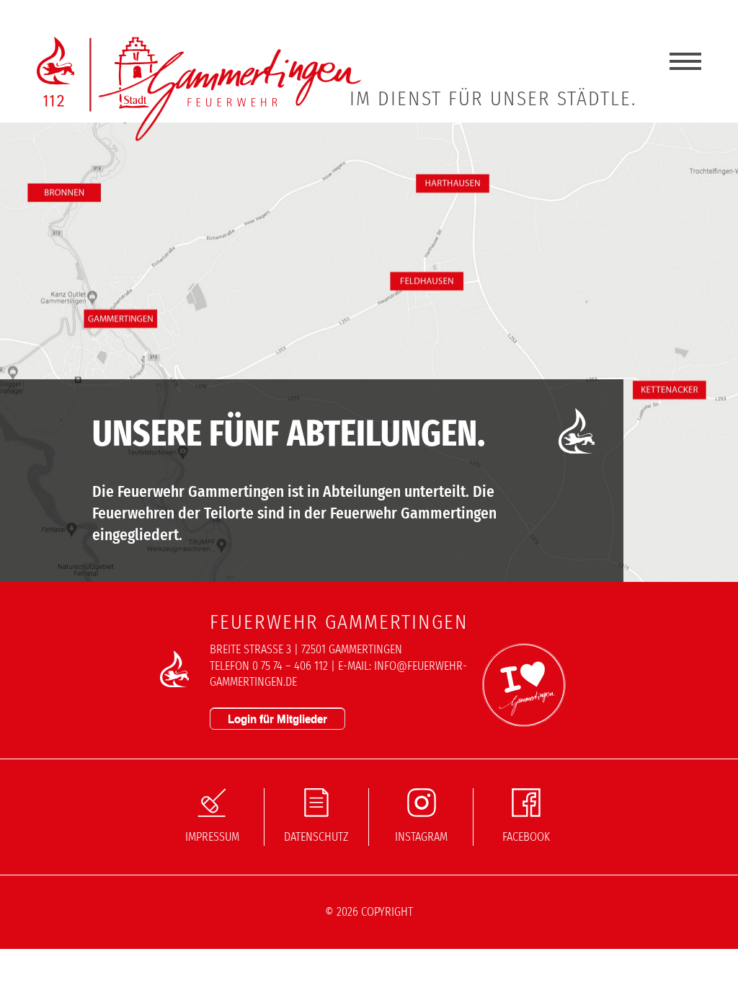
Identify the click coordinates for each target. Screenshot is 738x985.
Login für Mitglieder (277, 718)
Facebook (526, 837)
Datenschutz (316, 837)
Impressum (212, 837)
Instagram (421, 837)
